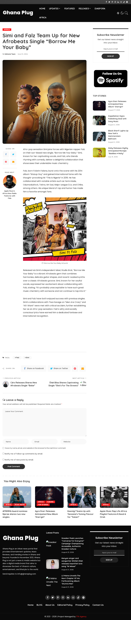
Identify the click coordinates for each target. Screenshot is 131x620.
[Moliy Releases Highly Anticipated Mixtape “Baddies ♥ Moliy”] (99, 152)
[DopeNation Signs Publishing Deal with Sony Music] (99, 120)
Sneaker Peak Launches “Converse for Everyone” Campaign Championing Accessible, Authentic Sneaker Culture (73, 543)
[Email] (13, 162)
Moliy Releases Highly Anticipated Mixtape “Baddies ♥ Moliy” (118, 151)
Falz (17, 357)
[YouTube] (121, 2)
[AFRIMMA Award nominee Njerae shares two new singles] (17, 497)
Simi (27, 357)
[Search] (126, 13)
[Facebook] (106, 2)
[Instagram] (115, 2)
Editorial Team (10, 54)
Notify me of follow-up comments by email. (24, 454)
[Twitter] (109, 2)
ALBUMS (50, 502)
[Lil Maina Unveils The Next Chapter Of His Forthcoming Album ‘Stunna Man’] (52, 581)
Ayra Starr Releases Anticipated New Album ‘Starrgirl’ (117, 104)
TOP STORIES (43, 505)
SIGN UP (110, 56)
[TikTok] (124, 2)
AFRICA (7, 29)
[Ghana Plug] (19, 13)
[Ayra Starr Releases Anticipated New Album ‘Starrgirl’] (99, 106)
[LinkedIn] (118, 2)
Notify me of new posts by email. (19, 460)
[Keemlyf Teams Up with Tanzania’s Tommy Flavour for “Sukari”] (81, 497)
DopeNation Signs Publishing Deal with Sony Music (117, 119)
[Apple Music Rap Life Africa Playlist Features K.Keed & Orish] (114, 497)
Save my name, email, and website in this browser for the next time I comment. (35, 448)
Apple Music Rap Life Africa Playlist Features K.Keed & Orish (113, 514)
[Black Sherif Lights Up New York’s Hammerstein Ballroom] (99, 136)
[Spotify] (126, 2)
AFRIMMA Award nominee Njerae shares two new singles (15, 514)
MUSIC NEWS (20, 505)
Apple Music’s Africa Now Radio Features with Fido (10, 194)
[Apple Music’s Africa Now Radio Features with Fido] (9, 181)
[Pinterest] (112, 2)
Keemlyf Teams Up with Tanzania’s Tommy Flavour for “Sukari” (80, 514)
